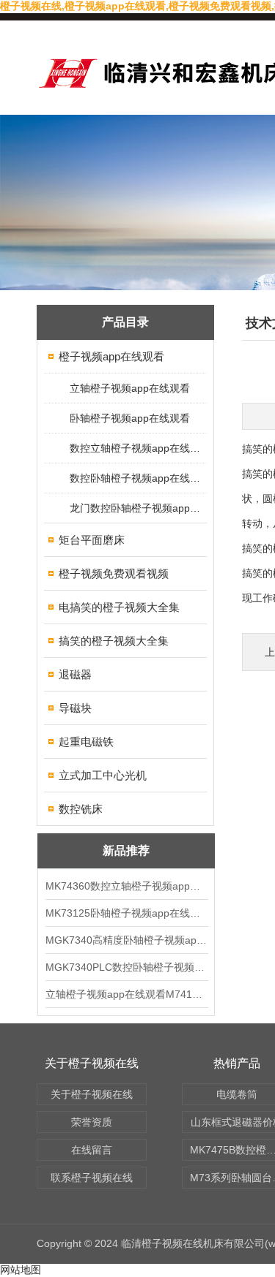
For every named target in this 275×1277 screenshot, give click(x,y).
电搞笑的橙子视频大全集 (119, 607)
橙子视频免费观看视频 (114, 573)
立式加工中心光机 (103, 775)
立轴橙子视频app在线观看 (130, 388)
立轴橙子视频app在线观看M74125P (126, 994)
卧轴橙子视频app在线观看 (130, 418)
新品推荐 (126, 850)
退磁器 (75, 674)
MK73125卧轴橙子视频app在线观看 (126, 913)
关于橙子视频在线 (92, 1094)
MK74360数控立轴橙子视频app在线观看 (126, 886)
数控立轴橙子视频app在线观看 (137, 448)
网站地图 (20, 1270)
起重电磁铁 (86, 741)
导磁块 (75, 708)
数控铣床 (81, 809)
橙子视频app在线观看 (111, 356)
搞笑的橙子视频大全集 (114, 640)
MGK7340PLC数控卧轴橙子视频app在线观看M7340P (126, 967)
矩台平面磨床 (92, 540)
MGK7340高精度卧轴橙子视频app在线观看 (126, 940)
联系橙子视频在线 (92, 1177)
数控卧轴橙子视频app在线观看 (137, 478)
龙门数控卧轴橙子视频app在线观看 (137, 508)
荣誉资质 (91, 1122)
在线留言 (91, 1150)
